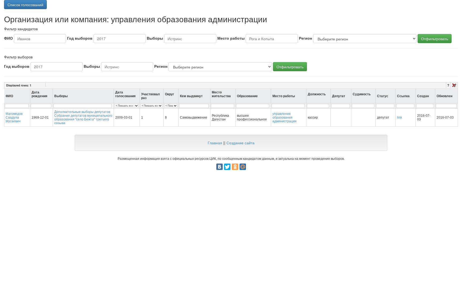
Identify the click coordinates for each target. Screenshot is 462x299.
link (399, 117)
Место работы (231, 38)
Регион (305, 38)
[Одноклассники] (235, 167)
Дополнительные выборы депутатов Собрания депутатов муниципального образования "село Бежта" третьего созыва (83, 117)
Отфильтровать (434, 38)
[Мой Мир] (243, 167)
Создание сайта (240, 142)
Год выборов (80, 38)
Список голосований (25, 4)
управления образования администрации (284, 117)
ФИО (8, 38)
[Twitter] (227, 167)
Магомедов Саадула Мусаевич (14, 117)
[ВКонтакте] (219, 167)
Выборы (155, 38)
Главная (215, 142)
